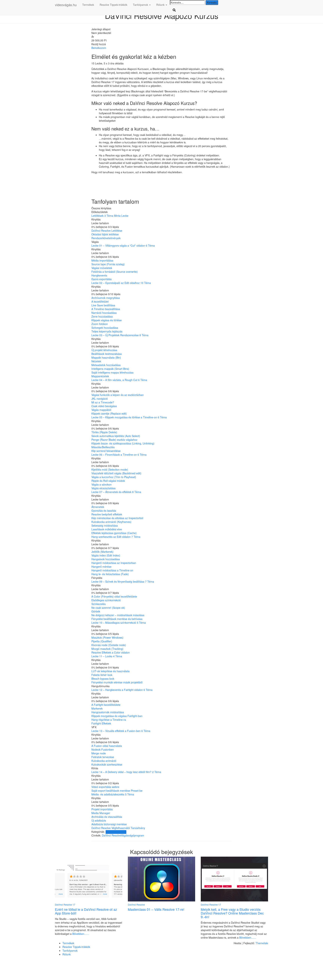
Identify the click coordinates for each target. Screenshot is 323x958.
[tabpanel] (161, 124)
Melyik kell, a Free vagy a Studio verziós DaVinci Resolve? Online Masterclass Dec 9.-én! (232, 913)
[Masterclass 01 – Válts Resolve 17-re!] (161, 879)
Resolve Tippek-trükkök (113, 5)
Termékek (88, 5)
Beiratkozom (98, 48)
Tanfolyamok (141, 5)
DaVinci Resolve (111, 835)
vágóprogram (136, 835)
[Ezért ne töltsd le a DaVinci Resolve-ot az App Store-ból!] (88, 879)
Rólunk (160, 5)
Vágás (124, 835)
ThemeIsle (262, 943)
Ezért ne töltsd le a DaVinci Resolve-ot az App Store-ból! (86, 911)
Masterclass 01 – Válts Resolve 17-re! (156, 909)
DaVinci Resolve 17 (116, 832)
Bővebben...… (80, 934)
